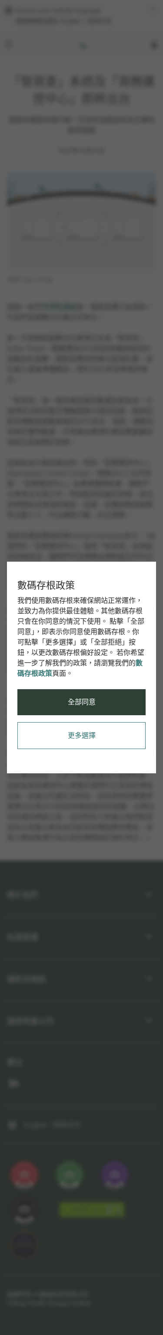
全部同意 (82, 702)
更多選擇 (82, 735)
